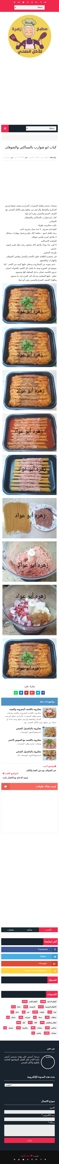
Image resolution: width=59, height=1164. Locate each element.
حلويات (41, 1012)
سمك (40, 1017)
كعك (35, 1022)
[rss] (27, 2)
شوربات (27, 1017)
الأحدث (48, 930)
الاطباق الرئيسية (50, 1007)
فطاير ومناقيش (51, 1022)
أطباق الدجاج (51, 1001)
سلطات (53, 1017)
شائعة (29, 930)
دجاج (17, 1012)
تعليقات (10, 930)
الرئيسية (32, 1007)
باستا (18, 1007)
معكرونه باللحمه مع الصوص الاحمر (24, 740)
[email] (23, 2)
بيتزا (55, 1012)
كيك (23, 1022)
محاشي (53, 1028)
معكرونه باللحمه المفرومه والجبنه (25, 709)
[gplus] (36, 2)
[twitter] (45, 2)
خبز (28, 1012)
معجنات (39, 1028)
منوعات (53, 1033)
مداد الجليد (25, 1156)
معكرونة (6, 157)
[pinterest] (14, 2)
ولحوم (39, 1033)
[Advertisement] (29, 92)
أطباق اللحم (33, 1001)
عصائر (13, 1017)
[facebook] (40, 2)
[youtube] (18, 2)
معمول (10, 1028)
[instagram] (32, 2)
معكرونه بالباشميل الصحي (28, 728)
